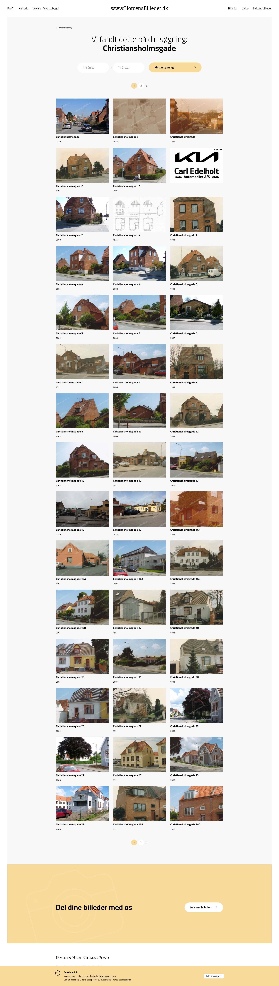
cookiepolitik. (125, 979)
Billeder (232, 8)
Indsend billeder (262, 8)
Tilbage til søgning (65, 27)
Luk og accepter (214, 976)
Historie (23, 8)
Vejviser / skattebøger (46, 8)
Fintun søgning (164, 67)
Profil (10, 8)
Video (245, 8)
